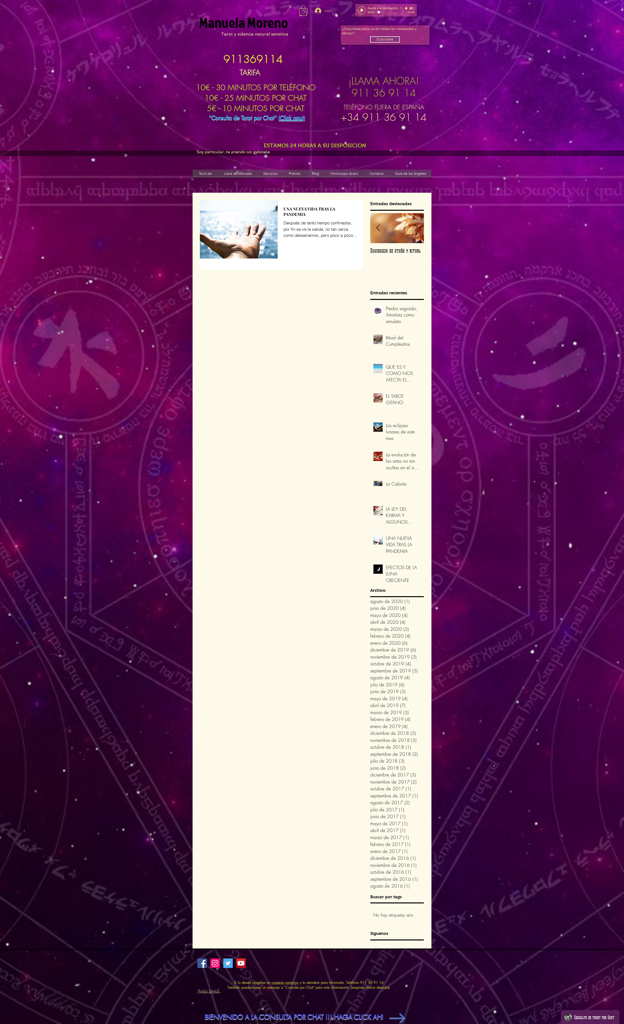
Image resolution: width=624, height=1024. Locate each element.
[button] (303, 10)
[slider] (412, 8)
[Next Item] (416, 228)
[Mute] (406, 8)
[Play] (362, 10)
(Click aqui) (291, 117)
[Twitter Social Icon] (228, 963)
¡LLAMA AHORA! (383, 80)
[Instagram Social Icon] (215, 963)
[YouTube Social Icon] (241, 963)
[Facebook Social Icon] (202, 963)
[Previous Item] (378, 228)
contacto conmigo (285, 982)
